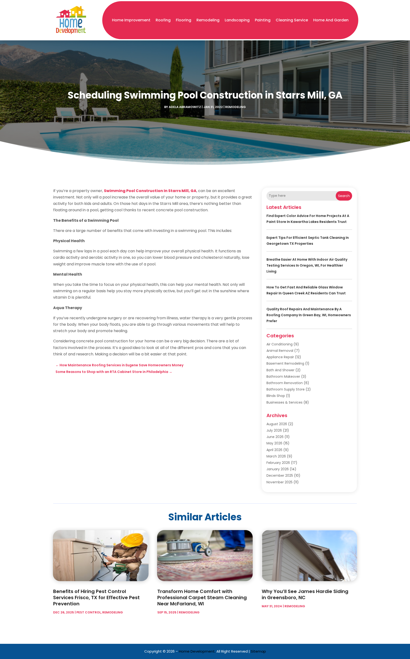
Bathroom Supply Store (285, 389)
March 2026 (276, 456)
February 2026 (278, 462)
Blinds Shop (275, 395)
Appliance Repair (280, 357)
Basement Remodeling (285, 363)
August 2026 (276, 424)
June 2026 (275, 436)
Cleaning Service (292, 20)
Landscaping (237, 20)
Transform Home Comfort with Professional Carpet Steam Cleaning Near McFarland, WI (202, 597)
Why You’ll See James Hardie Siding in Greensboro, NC (305, 594)
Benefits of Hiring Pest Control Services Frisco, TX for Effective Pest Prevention (96, 597)
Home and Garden (331, 20)
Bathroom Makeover (283, 376)
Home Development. (197, 651)
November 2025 (279, 482)
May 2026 (274, 443)
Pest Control (88, 612)
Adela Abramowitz (185, 107)
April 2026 (274, 449)
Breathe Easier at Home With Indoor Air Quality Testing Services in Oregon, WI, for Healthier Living (306, 265)
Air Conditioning (279, 344)
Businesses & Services (284, 402)
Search (344, 195)
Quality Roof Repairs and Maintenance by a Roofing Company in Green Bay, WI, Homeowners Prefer (308, 315)
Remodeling (207, 20)
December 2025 (279, 475)
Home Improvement (131, 20)
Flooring (183, 20)
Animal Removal (279, 350)
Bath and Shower (280, 370)
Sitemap (258, 651)
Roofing (163, 20)
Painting (262, 20)
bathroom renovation (284, 383)
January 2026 (277, 469)
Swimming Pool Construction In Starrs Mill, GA (150, 190)
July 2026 (274, 430)
